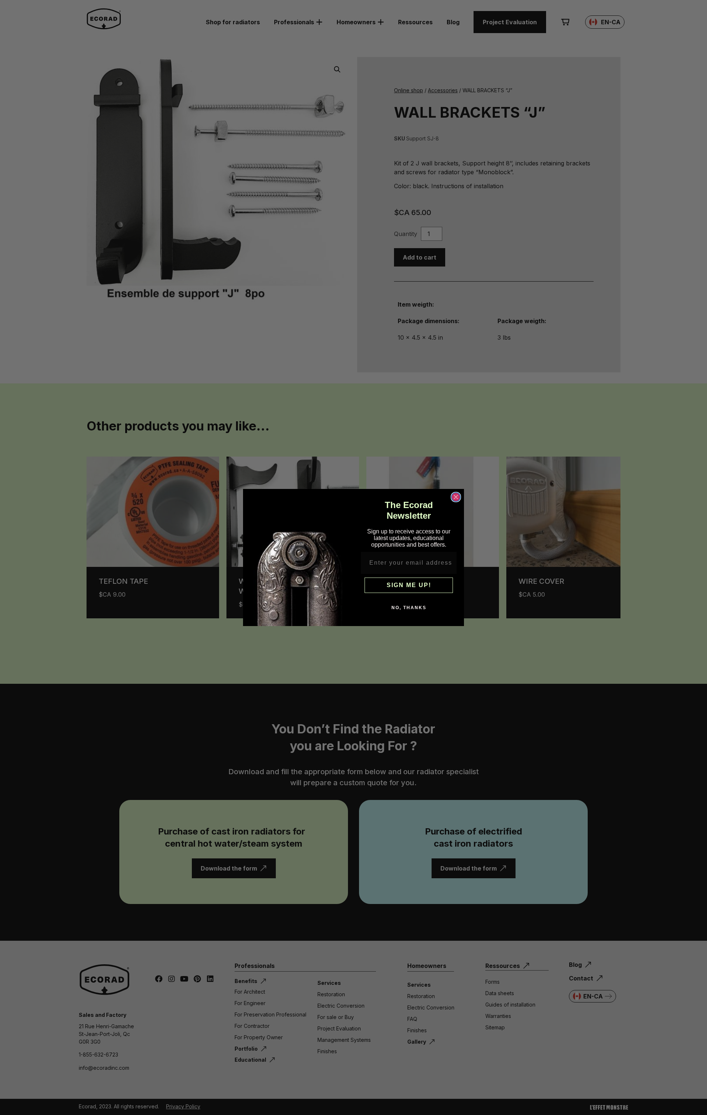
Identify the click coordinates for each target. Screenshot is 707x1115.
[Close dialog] (455, 497)
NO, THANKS (408, 607)
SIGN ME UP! (409, 585)
